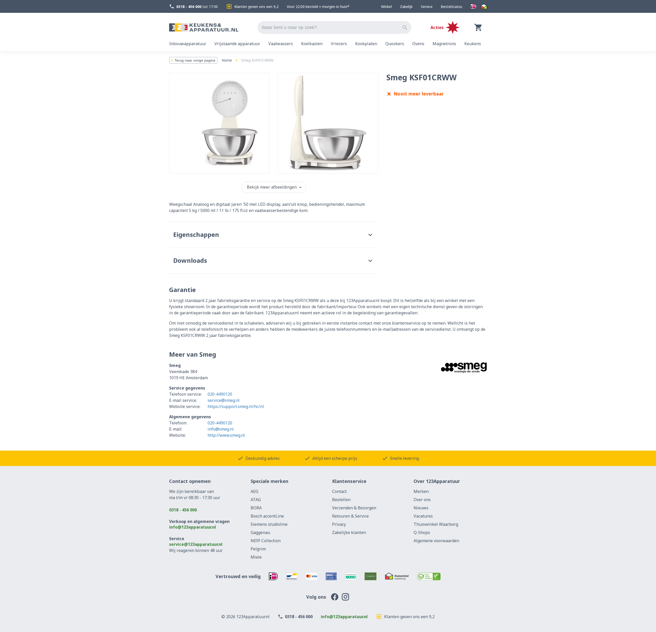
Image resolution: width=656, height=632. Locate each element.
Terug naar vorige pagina (195, 60)
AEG (254, 491)
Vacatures (423, 516)
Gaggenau (260, 532)
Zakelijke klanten (349, 532)
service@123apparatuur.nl (195, 544)
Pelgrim (258, 549)
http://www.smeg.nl (226, 435)
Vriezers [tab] (339, 43)
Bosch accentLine (267, 516)
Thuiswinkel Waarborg (436, 524)
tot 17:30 (197, 6)
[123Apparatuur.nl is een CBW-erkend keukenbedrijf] (428, 576)
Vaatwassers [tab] (280, 43)
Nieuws (421, 508)
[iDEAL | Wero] (473, 6)
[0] (478, 27)
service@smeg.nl (224, 400)
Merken (421, 491)
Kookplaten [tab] (366, 43)
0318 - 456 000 (183, 510)
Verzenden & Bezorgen (354, 508)
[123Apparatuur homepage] (203, 27)
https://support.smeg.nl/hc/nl (236, 406)
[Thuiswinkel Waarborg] (484, 6)
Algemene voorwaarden (436, 540)
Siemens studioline (269, 524)
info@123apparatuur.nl (192, 527)
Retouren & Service (350, 516)
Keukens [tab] (472, 43)
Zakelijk (406, 6)
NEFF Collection (266, 540)
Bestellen (341, 499)
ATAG (256, 499)
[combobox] (334, 27)
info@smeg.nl (221, 429)
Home (227, 60)
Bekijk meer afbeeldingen (272, 187)
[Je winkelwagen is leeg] (478, 27)
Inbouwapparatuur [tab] (187, 43)
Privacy (339, 524)
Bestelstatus (451, 6)
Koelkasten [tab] (312, 43)
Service (427, 6)
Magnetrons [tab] (444, 43)
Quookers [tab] (394, 43)
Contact (339, 491)
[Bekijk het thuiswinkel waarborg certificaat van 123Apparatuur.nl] (397, 576)
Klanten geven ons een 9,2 (256, 6)
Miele (256, 557)
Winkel (386, 6)
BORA (256, 508)
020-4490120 (220, 394)
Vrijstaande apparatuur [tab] (237, 43)
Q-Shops (422, 532)
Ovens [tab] (418, 43)
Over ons (422, 499)
